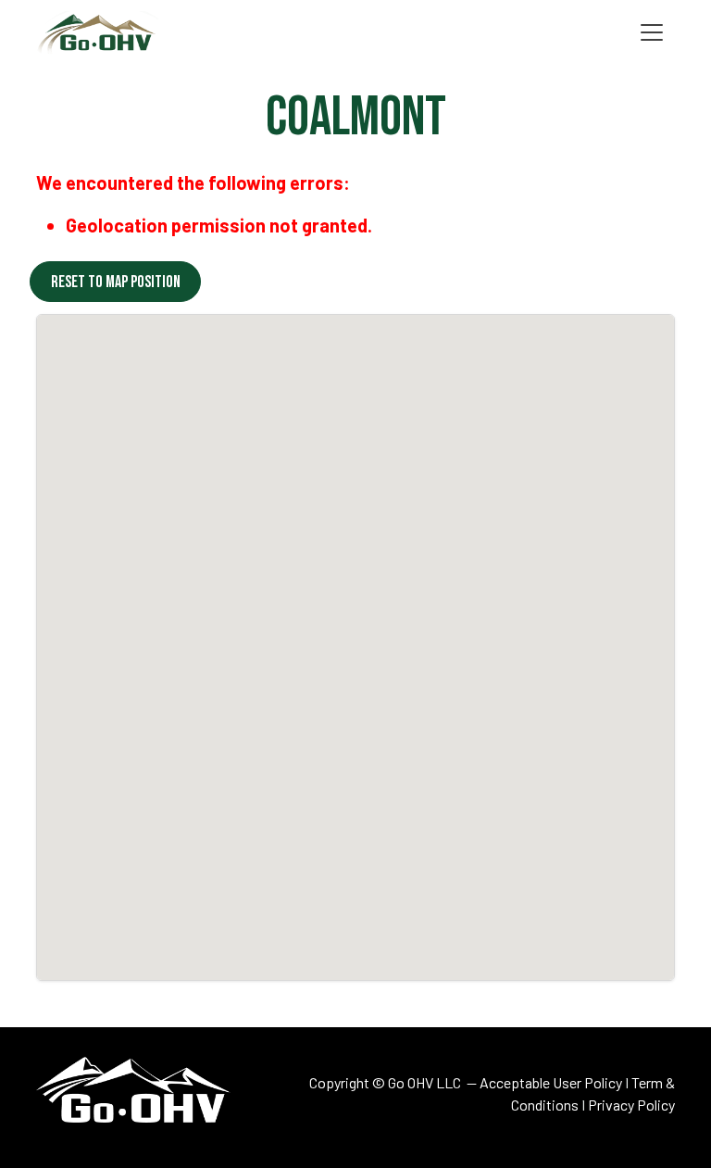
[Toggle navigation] (652, 33)
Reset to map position (116, 282)
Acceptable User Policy (551, 1082)
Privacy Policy (631, 1104)
